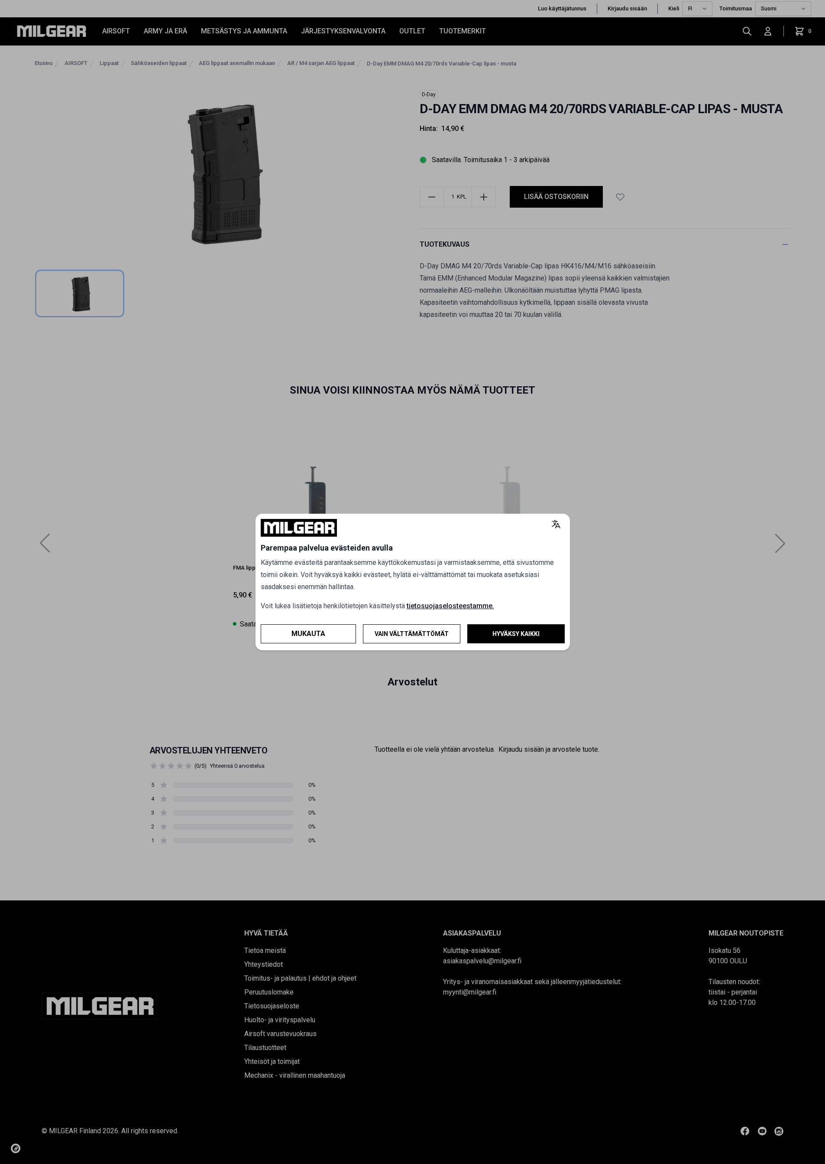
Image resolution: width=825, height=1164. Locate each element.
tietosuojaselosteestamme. (450, 606)
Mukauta (308, 633)
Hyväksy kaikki (516, 633)
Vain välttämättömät (412, 633)
